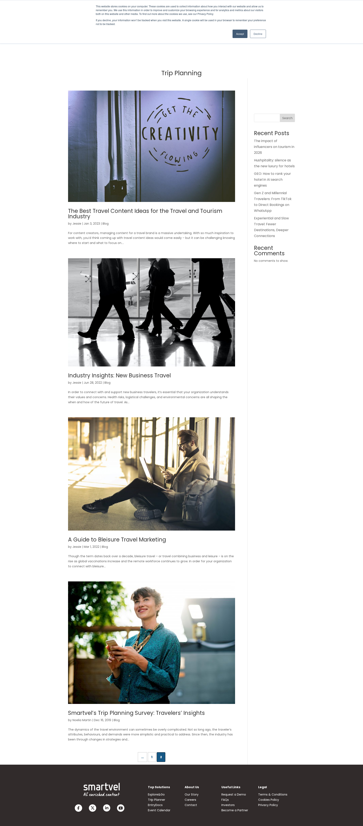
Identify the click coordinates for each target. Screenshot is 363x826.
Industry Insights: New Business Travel (119, 375)
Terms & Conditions (272, 794)
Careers (190, 800)
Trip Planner (156, 800)
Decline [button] (258, 34)
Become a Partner (234, 810)
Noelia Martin (81, 720)
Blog (106, 223)
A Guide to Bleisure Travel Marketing (117, 539)
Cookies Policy (268, 800)
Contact (191, 805)
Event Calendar (159, 810)
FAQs (225, 800)
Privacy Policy (268, 805)
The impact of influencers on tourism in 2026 (274, 146)
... (142, 757)
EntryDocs (155, 805)
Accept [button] (240, 34)
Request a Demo (233, 794)
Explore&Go (156, 794)
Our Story (192, 794)
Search (287, 118)
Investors (228, 805)
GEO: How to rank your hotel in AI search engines (272, 179)
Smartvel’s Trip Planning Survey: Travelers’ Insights (136, 713)
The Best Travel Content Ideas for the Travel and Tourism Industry (145, 213)
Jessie (76, 223)
